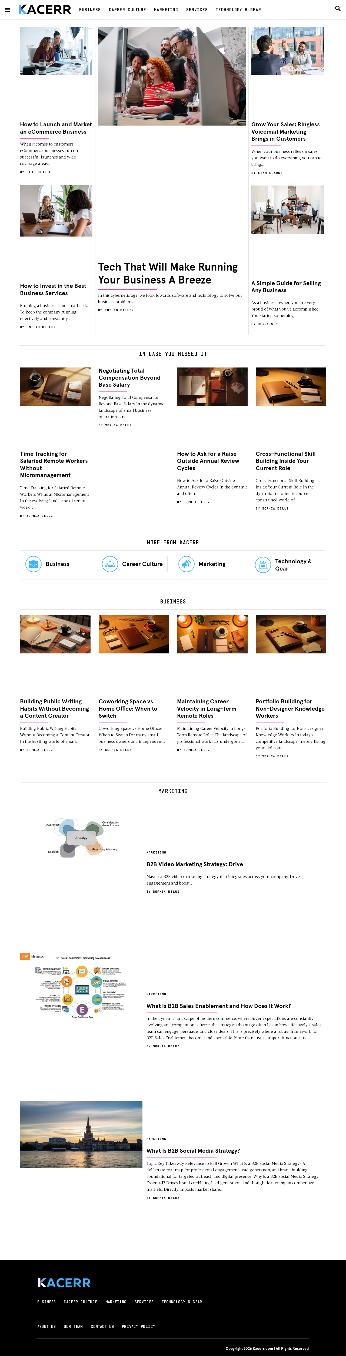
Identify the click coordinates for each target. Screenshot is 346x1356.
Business (90, 9)
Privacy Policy (138, 1326)
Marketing (166, 9)
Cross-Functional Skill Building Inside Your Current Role (286, 461)
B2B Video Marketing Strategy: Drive (195, 865)
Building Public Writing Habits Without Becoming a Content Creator (54, 709)
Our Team (73, 1326)
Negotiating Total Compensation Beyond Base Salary (130, 378)
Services (197, 9)
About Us (46, 1326)
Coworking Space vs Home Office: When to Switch (128, 709)
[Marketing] (186, 564)
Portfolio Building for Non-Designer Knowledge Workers (290, 709)
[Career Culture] (110, 564)
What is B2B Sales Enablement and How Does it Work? (219, 1006)
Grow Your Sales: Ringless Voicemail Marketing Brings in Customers (285, 132)
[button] (7, 9)
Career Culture (127, 9)
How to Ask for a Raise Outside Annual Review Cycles (208, 461)
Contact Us (102, 1326)
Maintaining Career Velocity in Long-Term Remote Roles (207, 709)
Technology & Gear (238, 9)
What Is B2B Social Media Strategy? (193, 1151)
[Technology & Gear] (263, 565)
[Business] (33, 564)
